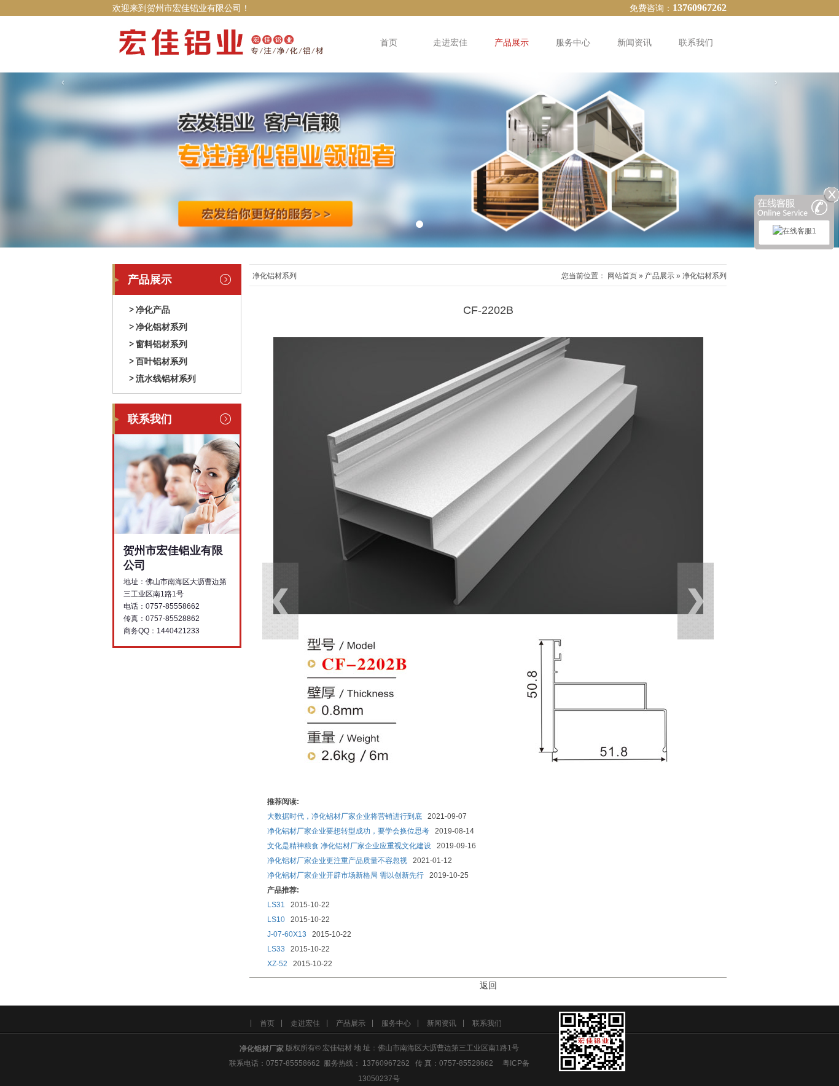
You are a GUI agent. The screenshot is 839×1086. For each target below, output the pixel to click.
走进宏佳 (450, 42)
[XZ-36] (323, 632)
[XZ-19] (654, 632)
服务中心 (573, 42)
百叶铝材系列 (161, 361)
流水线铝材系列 (166, 378)
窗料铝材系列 (161, 344)
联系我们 (696, 42)
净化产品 (153, 309)
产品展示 (511, 42)
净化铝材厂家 (262, 1048)
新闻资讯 (634, 42)
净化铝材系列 (161, 327)
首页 (388, 42)
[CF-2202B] (488, 475)
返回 (488, 985)
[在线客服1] (794, 232)
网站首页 (622, 276)
